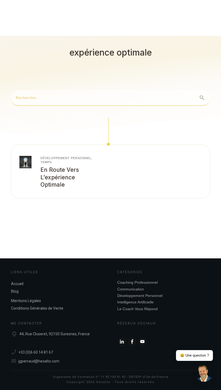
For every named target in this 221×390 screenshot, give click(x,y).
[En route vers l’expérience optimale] (25, 162)
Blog (15, 291)
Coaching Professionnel (137, 282)
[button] (204, 373)
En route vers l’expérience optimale (59, 177)
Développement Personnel (65, 158)
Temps (46, 162)
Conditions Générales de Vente (37, 308)
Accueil (17, 284)
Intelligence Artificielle (135, 302)
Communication (130, 289)
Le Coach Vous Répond (137, 309)
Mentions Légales (26, 301)
